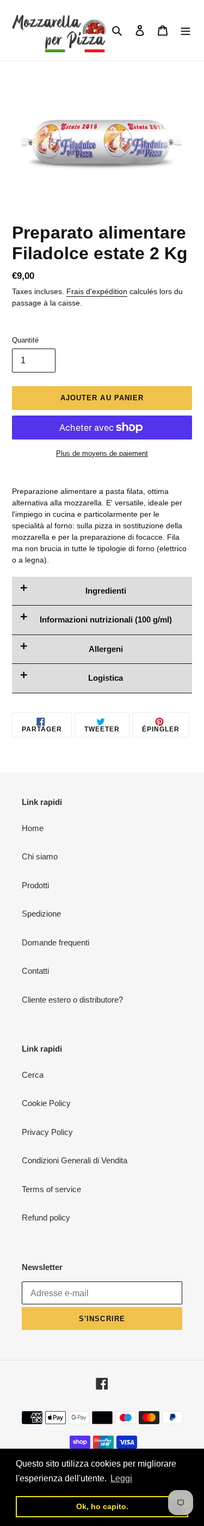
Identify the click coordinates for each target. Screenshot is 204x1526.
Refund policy (46, 1217)
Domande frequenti (55, 942)
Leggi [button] (121, 1478)
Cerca (33, 1074)
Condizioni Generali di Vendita (74, 1160)
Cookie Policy (46, 1103)
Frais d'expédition (96, 291)
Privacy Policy (47, 1132)
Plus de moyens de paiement (102, 453)
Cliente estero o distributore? (72, 999)
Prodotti (35, 885)
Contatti (35, 970)
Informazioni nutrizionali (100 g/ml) (106, 619)
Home (33, 828)
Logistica (105, 677)
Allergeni (106, 649)
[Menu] (185, 30)
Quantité (25, 340)
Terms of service (51, 1189)
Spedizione (41, 913)
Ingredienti (105, 590)
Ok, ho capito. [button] (102, 1506)
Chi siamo (40, 856)
